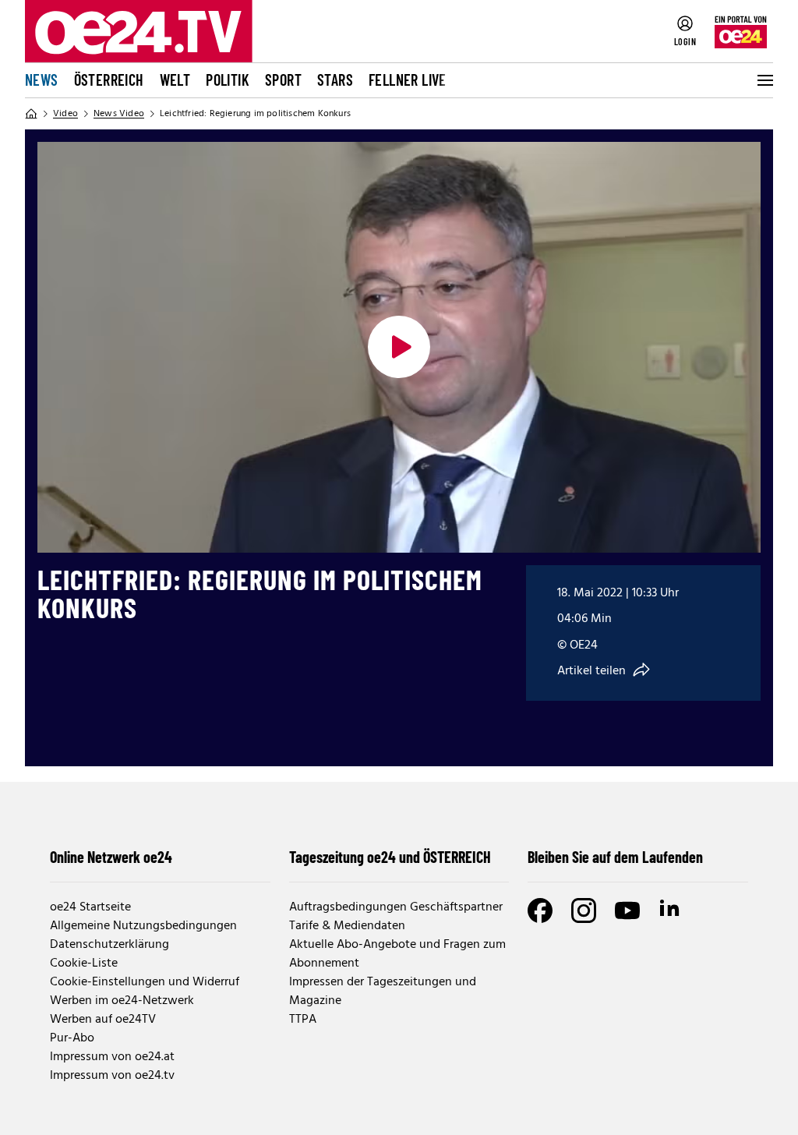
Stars (335, 79)
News (41, 79)
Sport (283, 79)
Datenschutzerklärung (109, 945)
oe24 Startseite (90, 907)
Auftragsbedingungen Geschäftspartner (396, 907)
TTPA (302, 1019)
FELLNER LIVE (408, 79)
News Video (119, 114)
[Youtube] (627, 910)
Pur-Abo (72, 1038)
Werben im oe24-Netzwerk (122, 1001)
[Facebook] (540, 910)
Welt (175, 79)
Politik (227, 79)
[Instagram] (583, 910)
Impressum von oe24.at (112, 1057)
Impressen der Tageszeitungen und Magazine (382, 991)
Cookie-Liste (84, 963)
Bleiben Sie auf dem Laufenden (615, 856)
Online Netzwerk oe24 (111, 856)
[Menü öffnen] (763, 80)
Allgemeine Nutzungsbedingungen (143, 926)
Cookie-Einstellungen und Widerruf (144, 982)
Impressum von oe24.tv (112, 1076)
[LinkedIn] (671, 910)
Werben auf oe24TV (103, 1019)
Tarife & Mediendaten (347, 926)
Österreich (109, 79)
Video (65, 114)
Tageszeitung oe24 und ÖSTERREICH (390, 856)
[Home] (31, 114)
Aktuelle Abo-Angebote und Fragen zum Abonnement (397, 954)
